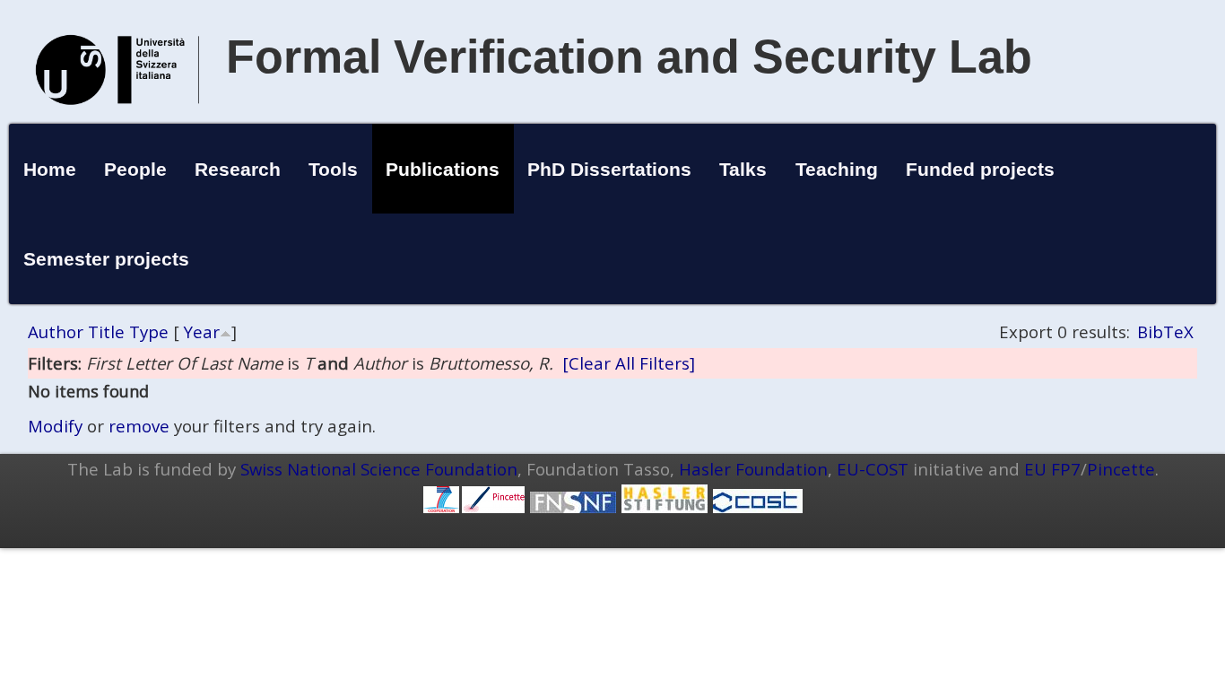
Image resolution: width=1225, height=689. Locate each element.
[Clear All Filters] (628, 363)
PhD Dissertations (609, 169)
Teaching (836, 169)
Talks (743, 169)
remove (139, 425)
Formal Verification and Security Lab (629, 57)
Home (49, 169)
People (135, 169)
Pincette (1121, 469)
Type (149, 331)
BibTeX (1165, 331)
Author (55, 331)
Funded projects (980, 169)
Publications (443, 169)
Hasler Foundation (753, 469)
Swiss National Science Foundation (378, 469)
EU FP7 (1052, 469)
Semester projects (106, 259)
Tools (333, 169)
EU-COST (872, 469)
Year (202, 331)
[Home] (117, 123)
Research (238, 169)
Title (106, 331)
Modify (55, 425)
